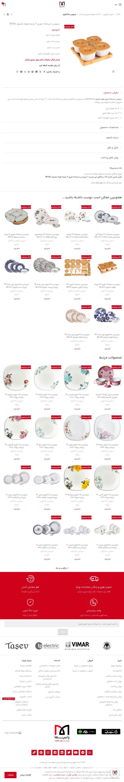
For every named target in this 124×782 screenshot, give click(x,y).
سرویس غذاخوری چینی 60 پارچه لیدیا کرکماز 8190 (47, 546)
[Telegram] (83, 752)
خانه (118, 14)
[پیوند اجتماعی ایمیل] (36, 72)
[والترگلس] (107, 645)
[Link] (34, 752)
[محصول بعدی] (4, 14)
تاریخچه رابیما (25, 676)
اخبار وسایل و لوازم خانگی (49, 670)
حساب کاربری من (53, 697)
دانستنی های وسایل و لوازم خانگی (47, 685)
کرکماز (107, 404)
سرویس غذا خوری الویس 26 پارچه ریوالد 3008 (77, 395)
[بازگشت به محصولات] (8, 14)
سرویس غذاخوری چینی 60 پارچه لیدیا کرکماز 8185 (107, 546)
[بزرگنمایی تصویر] (113, 71)
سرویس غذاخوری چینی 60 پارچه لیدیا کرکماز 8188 (77, 546)
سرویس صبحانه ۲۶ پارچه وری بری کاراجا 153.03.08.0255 (47, 235)
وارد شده (99, 182)
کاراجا (107, 244)
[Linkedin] (62, 752)
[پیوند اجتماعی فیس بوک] (44, 72)
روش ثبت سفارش (114, 681)
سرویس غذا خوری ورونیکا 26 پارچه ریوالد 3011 (77, 496)
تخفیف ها (117, 670)
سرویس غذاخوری (69, 14)
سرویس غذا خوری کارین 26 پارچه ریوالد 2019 (107, 496)
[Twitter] (69, 752)
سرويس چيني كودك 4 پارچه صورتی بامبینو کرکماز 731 (107, 395)
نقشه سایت (26, 715)
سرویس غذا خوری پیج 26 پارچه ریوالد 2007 (46, 446)
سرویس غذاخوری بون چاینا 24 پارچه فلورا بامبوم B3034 (107, 335)
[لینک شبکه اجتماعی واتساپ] (25, 72)
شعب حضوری (25, 696)
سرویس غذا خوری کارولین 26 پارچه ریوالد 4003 (17, 446)
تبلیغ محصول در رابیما (83, 665)
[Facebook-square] (55, 752)
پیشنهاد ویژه (116, 665)
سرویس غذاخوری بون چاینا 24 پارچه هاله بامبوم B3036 (77, 335)
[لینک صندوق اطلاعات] (94, 583)
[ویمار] (77, 645)
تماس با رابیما (25, 681)
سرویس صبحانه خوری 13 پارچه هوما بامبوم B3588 (107, 285)
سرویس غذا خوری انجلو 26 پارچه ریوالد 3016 (47, 395)
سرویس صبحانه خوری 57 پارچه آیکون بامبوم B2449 (77, 285)
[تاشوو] (17, 645)
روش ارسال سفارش (114, 676)
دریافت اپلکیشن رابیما (22, 691)
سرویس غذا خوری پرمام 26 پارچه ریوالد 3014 (107, 446)
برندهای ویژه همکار (23, 670)
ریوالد (77, 404)
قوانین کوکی (72, 774)
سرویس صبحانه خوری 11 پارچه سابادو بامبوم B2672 (16, 235)
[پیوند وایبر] (17, 72)
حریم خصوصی (59, 774)
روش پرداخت (116, 686)
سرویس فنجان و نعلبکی (17, 240)
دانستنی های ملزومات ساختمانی (47, 677)
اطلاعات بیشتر (25, 775)
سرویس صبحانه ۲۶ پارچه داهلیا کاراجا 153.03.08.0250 (77, 235)
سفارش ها (117, 709)
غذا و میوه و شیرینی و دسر (89, 14)
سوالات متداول (54, 691)
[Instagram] (48, 752)
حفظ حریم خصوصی (22, 686)
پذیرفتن (10, 774)
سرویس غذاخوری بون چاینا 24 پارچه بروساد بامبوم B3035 (46, 285)
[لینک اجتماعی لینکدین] (29, 72)
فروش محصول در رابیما (82, 670)
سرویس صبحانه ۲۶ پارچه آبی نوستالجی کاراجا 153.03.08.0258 (107, 235)
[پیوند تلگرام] (21, 72)
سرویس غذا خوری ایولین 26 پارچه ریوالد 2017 (16, 395)
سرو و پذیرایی (108, 14)
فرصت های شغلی (24, 709)
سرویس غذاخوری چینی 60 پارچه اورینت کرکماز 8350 (47, 496)
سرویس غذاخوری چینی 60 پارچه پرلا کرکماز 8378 (17, 496)
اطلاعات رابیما (25, 665)
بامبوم (17, 244)
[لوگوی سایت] (62, 4)
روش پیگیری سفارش (113, 691)
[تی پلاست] (47, 645)
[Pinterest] (41, 752)
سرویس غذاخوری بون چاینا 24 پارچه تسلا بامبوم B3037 (16, 285)
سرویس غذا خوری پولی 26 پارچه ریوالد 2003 (77, 446)
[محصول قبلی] (11, 14)
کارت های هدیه (115, 715)
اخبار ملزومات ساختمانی (50, 665)
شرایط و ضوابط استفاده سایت (15, 702)
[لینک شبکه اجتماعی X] (40, 72)
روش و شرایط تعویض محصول (109, 703)
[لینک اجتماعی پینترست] (32, 72)
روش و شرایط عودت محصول (109, 696)
